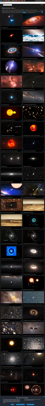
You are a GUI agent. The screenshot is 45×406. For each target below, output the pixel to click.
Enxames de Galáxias (21, 11)
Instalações (37, 11)
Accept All (12, 404)
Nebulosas (29, 11)
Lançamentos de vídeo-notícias (30, 12)
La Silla (26, 11)
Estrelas (24, 12)
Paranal (33, 11)
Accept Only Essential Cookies (20, 404)
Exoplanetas (4, 11)
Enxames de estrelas (19, 12)
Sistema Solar (13, 12)
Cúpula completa (11, 11)
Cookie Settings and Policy (30, 404)
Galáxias (16, 11)
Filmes (7, 11)
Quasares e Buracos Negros (6, 12)
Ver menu (3, 2)
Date (42, 12)
